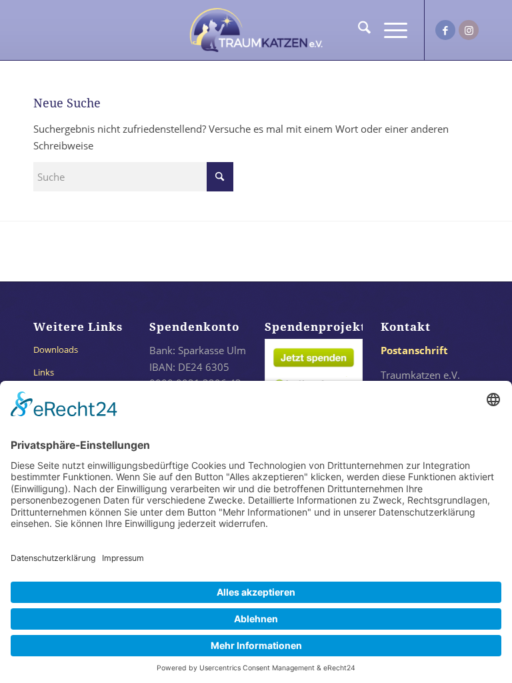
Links (43, 372)
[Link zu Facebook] (445, 30)
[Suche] (358, 30)
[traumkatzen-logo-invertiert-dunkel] (256, 30)
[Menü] (389, 30)
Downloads (55, 350)
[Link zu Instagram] (469, 30)
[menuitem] (358, 30)
